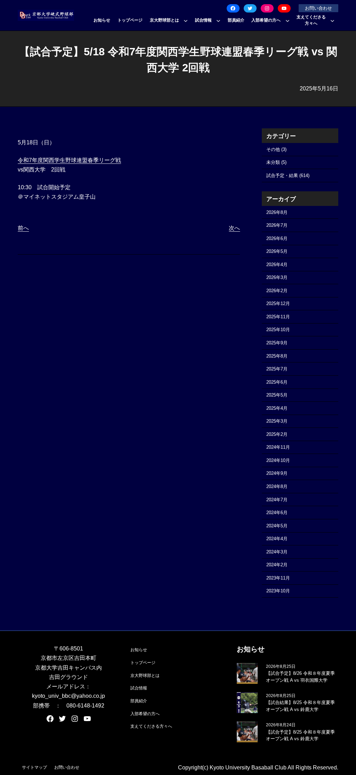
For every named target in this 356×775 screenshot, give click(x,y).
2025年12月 (278, 303)
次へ (234, 228)
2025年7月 (277, 368)
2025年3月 (277, 421)
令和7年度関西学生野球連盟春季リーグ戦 (69, 160)
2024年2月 (277, 564)
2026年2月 (277, 290)
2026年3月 (277, 277)
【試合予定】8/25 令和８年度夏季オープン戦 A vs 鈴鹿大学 (300, 735)
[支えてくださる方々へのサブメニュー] (332, 20)
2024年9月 (277, 473)
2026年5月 (277, 251)
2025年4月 (277, 408)
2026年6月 (277, 238)
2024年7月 (277, 499)
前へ (23, 228)
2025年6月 (277, 382)
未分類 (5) (276, 162)
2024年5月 (277, 525)
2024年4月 (277, 538)
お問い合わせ (318, 8)
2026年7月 (277, 225)
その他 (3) (276, 149)
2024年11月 (278, 447)
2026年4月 (277, 264)
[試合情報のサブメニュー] (218, 20)
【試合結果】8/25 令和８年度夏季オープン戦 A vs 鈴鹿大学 (300, 706)
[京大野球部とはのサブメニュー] (186, 20)
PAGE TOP (342, 746)
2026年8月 (277, 212)
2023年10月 (278, 590)
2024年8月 (277, 486)
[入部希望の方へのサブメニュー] (287, 20)
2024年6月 (277, 512)
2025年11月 (278, 316)
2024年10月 (278, 460)
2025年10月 (278, 329)
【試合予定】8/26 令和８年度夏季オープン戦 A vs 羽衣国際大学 (300, 677)
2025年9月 (277, 342)
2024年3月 (277, 551)
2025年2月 (277, 434)
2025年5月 (277, 395)
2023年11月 (278, 578)
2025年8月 (277, 356)
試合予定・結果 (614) (287, 175)
